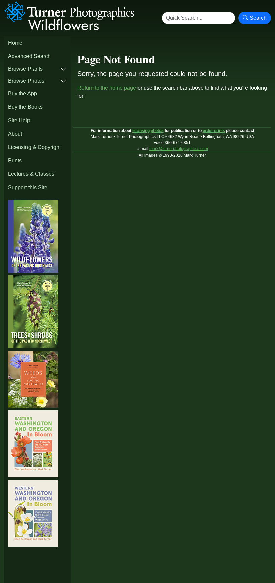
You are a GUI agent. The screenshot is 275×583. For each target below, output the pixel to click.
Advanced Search (29, 56)
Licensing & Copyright (34, 147)
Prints (15, 160)
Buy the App (22, 93)
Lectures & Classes (31, 174)
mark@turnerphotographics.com (178, 148)
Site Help (19, 120)
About (15, 134)
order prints (214, 130)
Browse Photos (26, 81)
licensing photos (148, 130)
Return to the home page (106, 88)
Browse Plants (25, 69)
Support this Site (27, 187)
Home (15, 43)
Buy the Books (25, 107)
